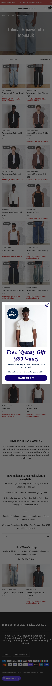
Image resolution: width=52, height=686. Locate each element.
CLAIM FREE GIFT (26, 378)
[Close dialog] (47, 305)
